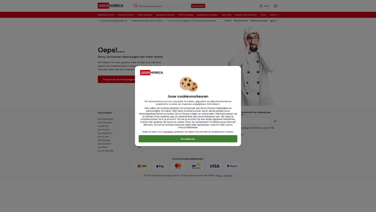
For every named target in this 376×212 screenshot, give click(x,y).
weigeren (168, 131)
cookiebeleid (190, 127)
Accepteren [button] (188, 138)
